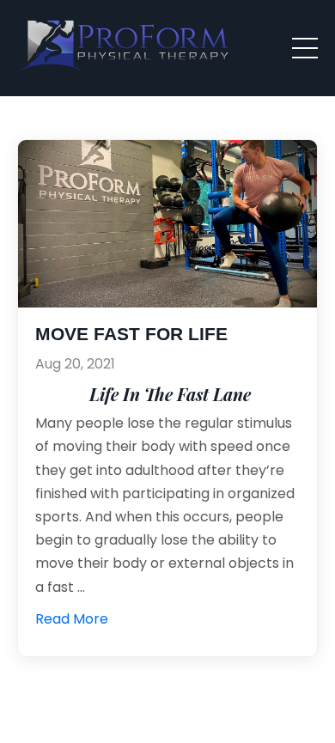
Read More (71, 619)
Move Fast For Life (131, 334)
